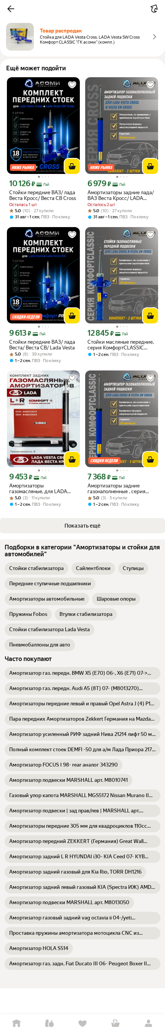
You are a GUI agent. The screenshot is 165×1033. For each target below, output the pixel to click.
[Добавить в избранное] (72, 84)
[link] (36, 568)
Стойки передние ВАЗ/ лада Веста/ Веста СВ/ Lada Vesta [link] (42, 345)
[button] (10, 8)
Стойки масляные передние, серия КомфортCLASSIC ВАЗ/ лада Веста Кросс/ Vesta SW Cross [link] (120, 345)
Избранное (82, 1023)
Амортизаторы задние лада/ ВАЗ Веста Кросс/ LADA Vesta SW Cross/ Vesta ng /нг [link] (120, 195)
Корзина (115, 1023)
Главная (16, 1023)
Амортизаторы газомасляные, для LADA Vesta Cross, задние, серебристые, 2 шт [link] (38, 488)
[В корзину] (72, 166)
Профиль (148, 1023)
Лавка (49, 1023)
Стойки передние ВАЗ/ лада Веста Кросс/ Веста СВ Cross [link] (42, 195)
